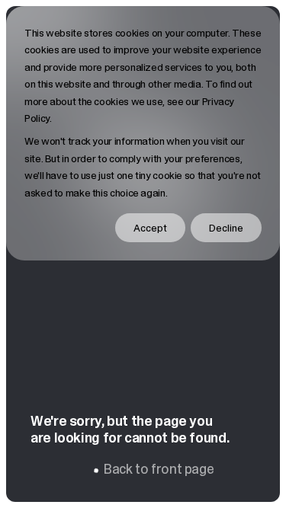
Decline (226, 228)
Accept (150, 228)
